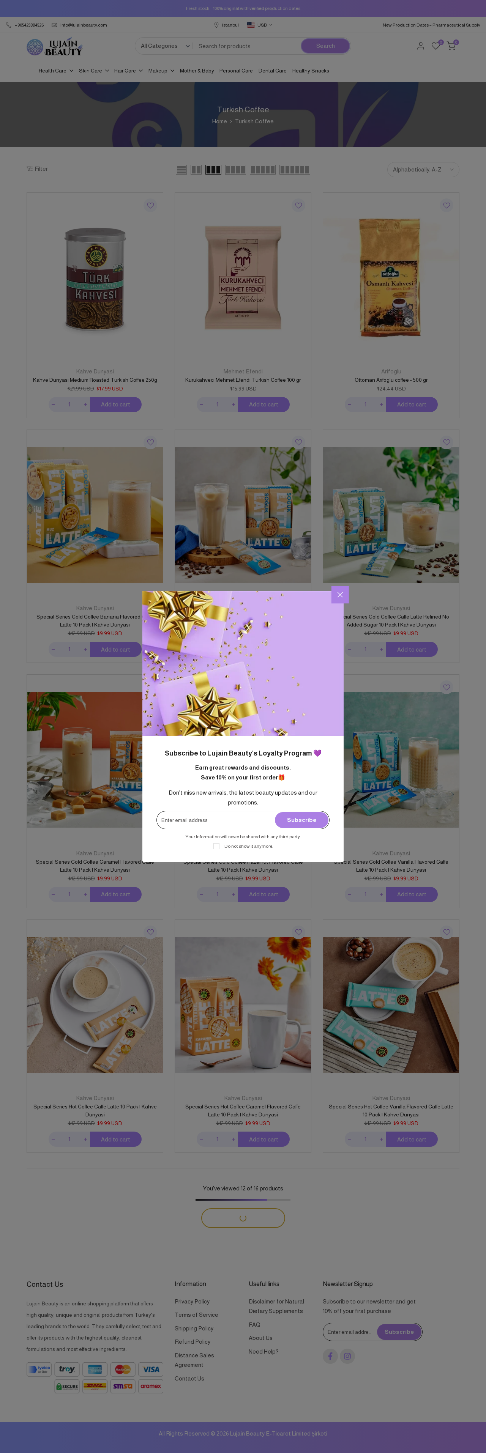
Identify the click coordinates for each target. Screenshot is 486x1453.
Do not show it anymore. (248, 846)
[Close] (340, 594)
